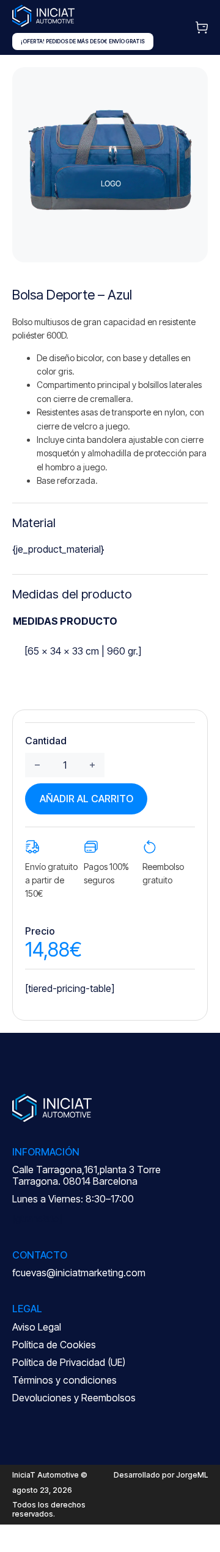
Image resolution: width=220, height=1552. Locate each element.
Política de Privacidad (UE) (68, 1362)
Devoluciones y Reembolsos (74, 1398)
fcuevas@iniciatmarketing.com (78, 1272)
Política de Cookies (54, 1344)
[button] (191, 83)
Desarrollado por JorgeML (161, 1474)
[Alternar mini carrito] (202, 27)
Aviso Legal (36, 1327)
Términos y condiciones (64, 1380)
